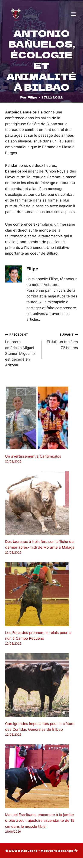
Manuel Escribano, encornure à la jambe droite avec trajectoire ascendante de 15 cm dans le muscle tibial (39, 820)
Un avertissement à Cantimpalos (33, 456)
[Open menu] (73, 14)
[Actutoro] (16, 13)
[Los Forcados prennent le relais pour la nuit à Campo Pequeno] (41, 594)
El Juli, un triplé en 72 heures (62, 341)
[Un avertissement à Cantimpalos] (41, 418)
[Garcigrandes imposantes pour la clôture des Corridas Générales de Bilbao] (41, 685)
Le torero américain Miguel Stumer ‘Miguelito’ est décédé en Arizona (20, 350)
